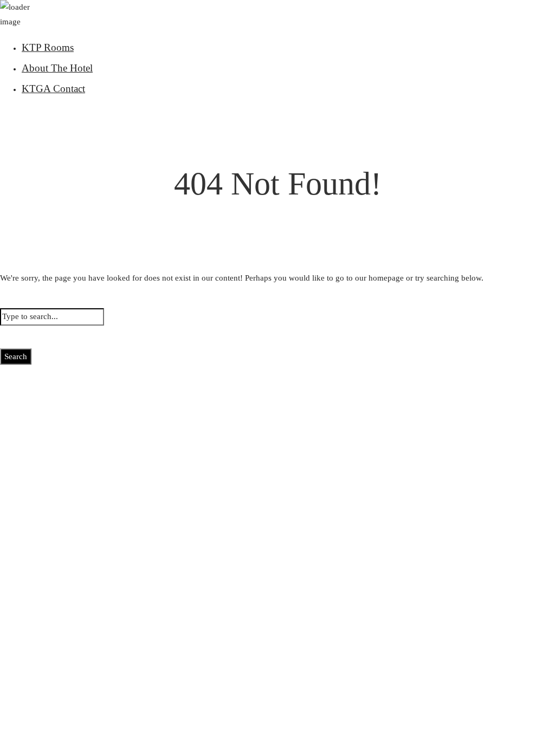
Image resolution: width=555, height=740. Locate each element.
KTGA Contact (53, 88)
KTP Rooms (48, 47)
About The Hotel (57, 68)
